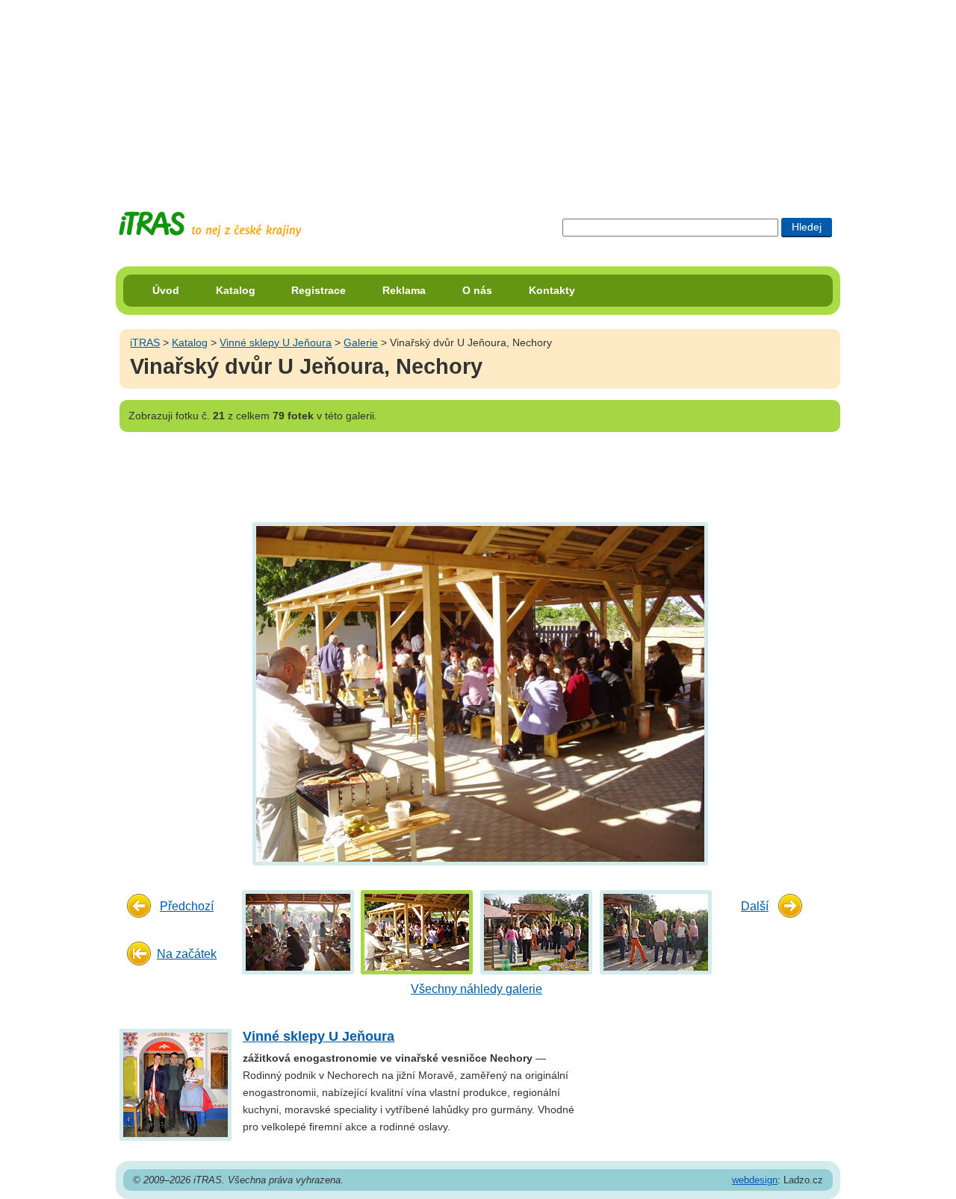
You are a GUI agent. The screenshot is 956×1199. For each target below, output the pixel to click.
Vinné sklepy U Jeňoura (276, 342)
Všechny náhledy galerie (476, 989)
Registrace (318, 290)
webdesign (754, 1180)
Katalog (235, 290)
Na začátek (187, 954)
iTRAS (145, 342)
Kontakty (552, 290)
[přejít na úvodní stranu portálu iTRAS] (210, 224)
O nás (477, 290)
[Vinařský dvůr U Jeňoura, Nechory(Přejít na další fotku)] (478, 692)
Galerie (361, 342)
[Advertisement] (478, 93)
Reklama (404, 290)
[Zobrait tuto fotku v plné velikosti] (298, 931)
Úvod (165, 290)
